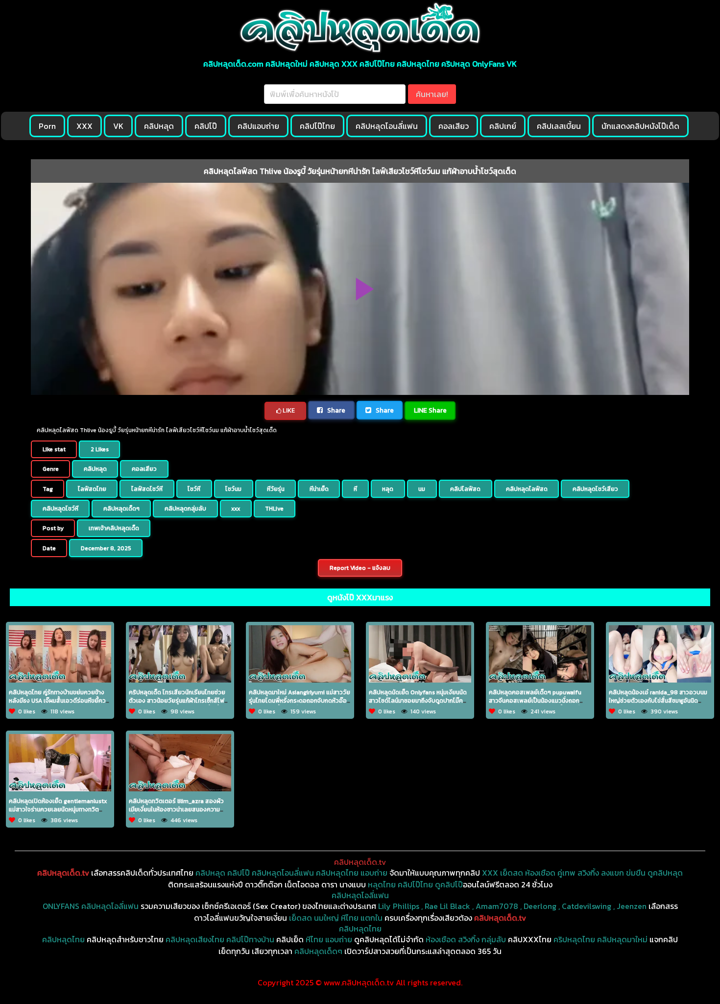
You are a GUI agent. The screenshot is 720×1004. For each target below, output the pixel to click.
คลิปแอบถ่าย (258, 126)
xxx (235, 508)
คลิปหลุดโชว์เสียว (595, 489)
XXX (84, 126)
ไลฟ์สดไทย (92, 489)
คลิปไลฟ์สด (465, 489)
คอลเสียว (453, 126)
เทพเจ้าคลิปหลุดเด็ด (114, 528)
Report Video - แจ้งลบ (360, 567)
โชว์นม (233, 489)
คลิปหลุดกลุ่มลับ (185, 508)
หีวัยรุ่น (276, 489)
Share (335, 410)
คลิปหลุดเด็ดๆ (121, 508)
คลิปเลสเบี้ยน (559, 126)
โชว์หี (194, 489)
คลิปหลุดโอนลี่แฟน (387, 126)
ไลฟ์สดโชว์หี (147, 489)
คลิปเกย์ (502, 126)
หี (355, 489)
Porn (47, 126)
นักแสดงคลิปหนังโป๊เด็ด (640, 126)
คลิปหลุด (159, 126)
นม (421, 489)
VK (118, 126)
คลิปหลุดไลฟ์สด (527, 489)
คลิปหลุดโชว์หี (60, 508)
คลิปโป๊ (205, 126)
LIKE (288, 410)
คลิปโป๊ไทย (317, 126)
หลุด (387, 489)
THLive (274, 508)
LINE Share (430, 410)
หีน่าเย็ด (319, 489)
